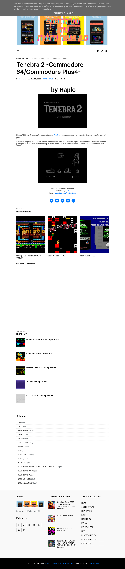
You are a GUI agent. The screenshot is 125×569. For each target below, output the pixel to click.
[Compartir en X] (57, 201)
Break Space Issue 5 (65, 516)
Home (18, 59)
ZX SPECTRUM (24, 479)
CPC (19, 426)
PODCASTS (22, 463)
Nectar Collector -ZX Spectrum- (41, 367)
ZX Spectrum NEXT (25, 483)
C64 (19, 422)
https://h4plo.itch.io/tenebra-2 (65, 193)
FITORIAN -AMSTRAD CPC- (39, 353)
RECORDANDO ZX (25, 475)
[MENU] (18, 51)
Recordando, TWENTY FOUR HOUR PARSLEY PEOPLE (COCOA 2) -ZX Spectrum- (66, 544)
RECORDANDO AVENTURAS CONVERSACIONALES (38, 467)
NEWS (25, 59)
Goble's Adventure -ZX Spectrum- (42, 339)
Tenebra (57, 135)
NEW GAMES (23, 455)
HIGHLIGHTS (23, 430)
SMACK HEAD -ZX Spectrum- (40, 395)
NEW (19, 451)
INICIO (45, 79)
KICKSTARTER (23, 443)
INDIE (20, 435)
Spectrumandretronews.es (59, 564)
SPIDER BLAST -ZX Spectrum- (64, 529)
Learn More (59, 13)
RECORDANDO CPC (26, 471)
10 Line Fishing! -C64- (36, 381)
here (67, 191)
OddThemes (93, 564)
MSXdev (21, 447)
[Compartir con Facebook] (51, 201)
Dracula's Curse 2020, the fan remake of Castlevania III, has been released (66, 505)
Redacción (22, 79)
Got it (70, 13)
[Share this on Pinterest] (62, 201)
